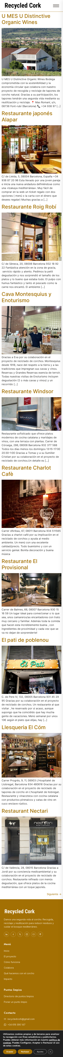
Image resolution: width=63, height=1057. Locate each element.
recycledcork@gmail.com (21, 1019)
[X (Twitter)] (20, 934)
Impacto (8, 979)
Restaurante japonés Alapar (27, 116)
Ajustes (40, 1051)
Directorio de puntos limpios (19, 996)
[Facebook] (13, 934)
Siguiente (54, 894)
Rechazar (25, 1051)
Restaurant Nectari (25, 811)
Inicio (6, 950)
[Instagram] (26, 934)
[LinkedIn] (6, 934)
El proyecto (10, 956)
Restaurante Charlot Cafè (26, 471)
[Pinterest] (40, 934)
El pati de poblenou (25, 640)
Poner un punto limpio (15, 1002)
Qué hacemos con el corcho (19, 973)
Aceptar (9, 1051)
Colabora (9, 967)
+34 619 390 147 (16, 1024)
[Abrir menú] (56, 6)
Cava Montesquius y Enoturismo (26, 297)
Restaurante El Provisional (19, 564)
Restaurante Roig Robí (29, 207)
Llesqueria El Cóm (24, 727)
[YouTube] (33, 934)
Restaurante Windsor (27, 391)
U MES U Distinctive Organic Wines (26, 19)
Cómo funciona (12, 962)
